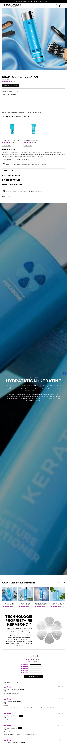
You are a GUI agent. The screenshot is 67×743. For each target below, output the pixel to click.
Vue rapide (6, 145)
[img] (7, 687)
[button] (6, 81)
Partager (7, 196)
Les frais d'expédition (9, 112)
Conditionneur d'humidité (11, 140)
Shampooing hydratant (31, 140)
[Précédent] (10, 1)
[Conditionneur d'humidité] (12, 129)
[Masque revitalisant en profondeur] (41, 594)
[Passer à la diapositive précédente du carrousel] (59, 582)
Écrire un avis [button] (33, 676)
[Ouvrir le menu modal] (64, 5)
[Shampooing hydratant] (34, 129)
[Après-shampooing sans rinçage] (57, 594)
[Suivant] (56, 1)
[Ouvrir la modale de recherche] (57, 5)
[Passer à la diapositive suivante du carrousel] (63, 582)
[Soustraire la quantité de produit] (8, 101)
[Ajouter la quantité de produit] (3, 101)
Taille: (10, 91)
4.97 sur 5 (38, 659)
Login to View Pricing (11, 85)
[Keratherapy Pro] (12, 5)
